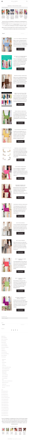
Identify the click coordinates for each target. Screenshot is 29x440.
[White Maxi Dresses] (6, 246)
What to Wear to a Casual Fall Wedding (24, 433)
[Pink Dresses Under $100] (6, 172)
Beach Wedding (3, 337)
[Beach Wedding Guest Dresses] (3, 11)
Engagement (3, 350)
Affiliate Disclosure (5, 382)
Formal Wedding (4, 352)
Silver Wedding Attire (4, 410)
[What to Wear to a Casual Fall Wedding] (24, 429)
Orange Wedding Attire (5, 408)
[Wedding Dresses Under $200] (6, 81)
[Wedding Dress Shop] (21, 11)
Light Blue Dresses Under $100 (20, 38)
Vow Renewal (3, 356)
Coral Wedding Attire (4, 400)
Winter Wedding (4, 376)
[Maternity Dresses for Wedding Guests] (6, 303)
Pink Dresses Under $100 (20, 166)
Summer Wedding (5, 374)
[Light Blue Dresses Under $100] (6, 45)
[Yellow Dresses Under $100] (6, 135)
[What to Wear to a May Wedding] (6, 284)
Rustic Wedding (4, 355)
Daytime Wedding (4, 345)
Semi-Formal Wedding (5, 353)
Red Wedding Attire (4, 392)
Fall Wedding (4, 373)
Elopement (3, 348)
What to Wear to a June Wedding (20, 259)
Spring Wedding (4, 378)
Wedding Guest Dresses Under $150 (25, 17)
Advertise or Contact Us (6, 385)
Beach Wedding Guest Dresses (3, 16)
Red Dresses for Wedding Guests (16, 433)
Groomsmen (4, 365)
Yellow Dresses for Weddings (11, 433)
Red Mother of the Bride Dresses (20, 433)
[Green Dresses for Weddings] (7, 429)
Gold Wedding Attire (4, 413)
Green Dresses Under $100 (20, 111)
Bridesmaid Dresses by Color (8, 17)
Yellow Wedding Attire (5, 405)
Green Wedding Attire (4, 399)
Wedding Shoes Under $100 (20, 148)
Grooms (3, 363)
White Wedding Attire (4, 415)
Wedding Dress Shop (21, 16)
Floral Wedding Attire (4, 407)
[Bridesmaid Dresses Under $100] (6, 210)
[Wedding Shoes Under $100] (6, 154)
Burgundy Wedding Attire (5, 397)
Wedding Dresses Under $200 (20, 75)
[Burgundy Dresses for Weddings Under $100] (6, 191)
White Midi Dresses (20, 222)
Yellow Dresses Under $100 (20, 129)
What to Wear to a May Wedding (20, 278)
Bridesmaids (4, 362)
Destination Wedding (4, 347)
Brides (3, 360)
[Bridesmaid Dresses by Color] (8, 11)
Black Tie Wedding (4, 339)
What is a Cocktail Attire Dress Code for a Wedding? (20, 93)
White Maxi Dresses (20, 240)
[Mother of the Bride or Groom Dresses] (12, 11)
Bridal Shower (3, 342)
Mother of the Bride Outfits (6, 367)
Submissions (4, 384)
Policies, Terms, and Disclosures (7, 380)
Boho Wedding (3, 340)
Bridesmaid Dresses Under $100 (20, 204)
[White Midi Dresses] (6, 229)
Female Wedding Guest (6, 368)
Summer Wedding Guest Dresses (16, 16)
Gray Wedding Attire (4, 412)
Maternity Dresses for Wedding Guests (20, 298)
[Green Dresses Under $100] (6, 117)
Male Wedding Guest (5, 370)
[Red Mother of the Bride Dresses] (20, 429)
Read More (20, 49)
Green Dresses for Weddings (7, 433)
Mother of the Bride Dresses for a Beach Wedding (20, 57)
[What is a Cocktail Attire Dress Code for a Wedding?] (6, 99)
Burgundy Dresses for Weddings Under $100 (20, 185)
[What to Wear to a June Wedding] (6, 265)
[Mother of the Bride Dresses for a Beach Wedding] (6, 62)
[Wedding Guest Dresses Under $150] (26, 11)
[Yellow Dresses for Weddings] (11, 429)
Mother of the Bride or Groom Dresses (12, 17)
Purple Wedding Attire (5, 402)
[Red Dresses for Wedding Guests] (16, 429)
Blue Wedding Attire (4, 394)
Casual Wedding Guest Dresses (3, 433)
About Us (3, 387)
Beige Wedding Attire (4, 404)
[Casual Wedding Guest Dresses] (3, 429)
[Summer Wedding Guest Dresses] (17, 11)
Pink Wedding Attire (4, 391)
